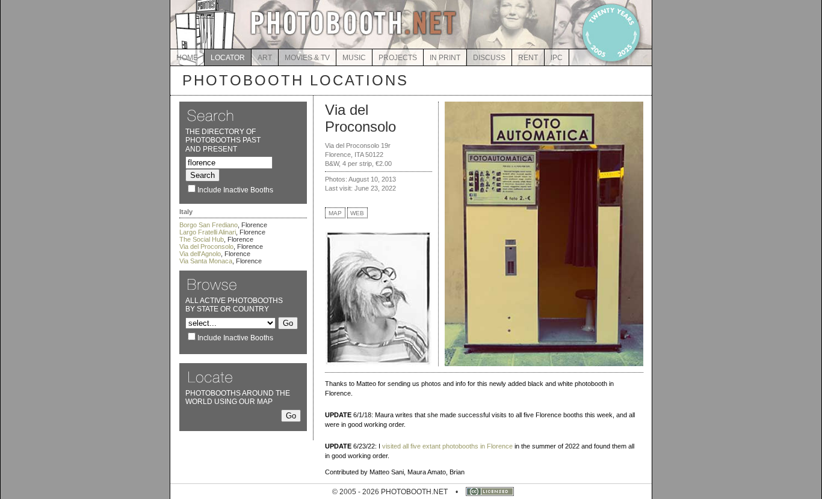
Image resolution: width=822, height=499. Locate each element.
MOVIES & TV (307, 58)
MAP (335, 213)
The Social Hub (201, 239)
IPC (557, 58)
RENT (528, 58)
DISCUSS (489, 58)
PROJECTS (398, 58)
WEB (357, 213)
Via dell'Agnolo (200, 253)
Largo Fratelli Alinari (207, 232)
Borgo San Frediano (208, 224)
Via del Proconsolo (206, 246)
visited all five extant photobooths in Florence (447, 446)
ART (265, 58)
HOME (187, 58)
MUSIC (354, 58)
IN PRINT (445, 58)
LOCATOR (228, 58)
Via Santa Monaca (205, 261)
